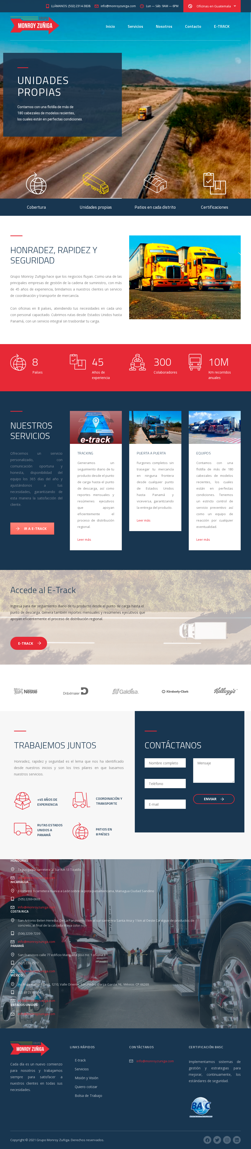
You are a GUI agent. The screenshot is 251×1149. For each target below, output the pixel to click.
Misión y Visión (86, 1078)
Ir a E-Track (35, 528)
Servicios (135, 26)
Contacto (193, 26)
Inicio (110, 26)
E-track (80, 1060)
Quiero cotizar (86, 1086)
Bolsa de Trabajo (88, 1095)
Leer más (84, 539)
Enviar (210, 799)
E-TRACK (221, 26)
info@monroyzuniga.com (36, 877)
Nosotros (164, 26)
